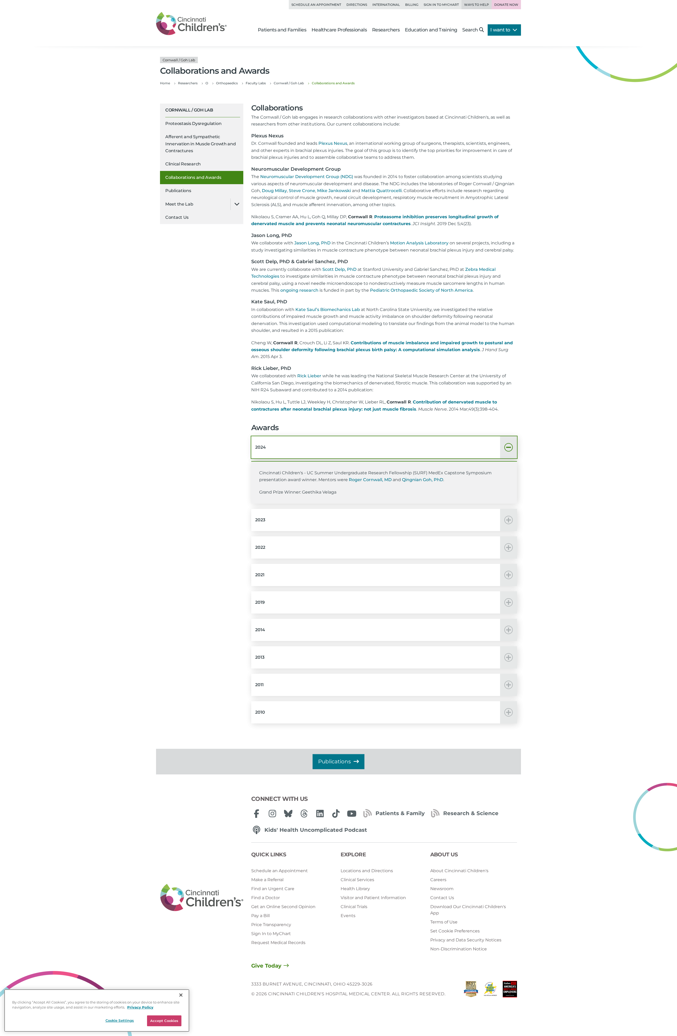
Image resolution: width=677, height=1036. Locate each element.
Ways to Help (476, 5)
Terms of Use (444, 921)
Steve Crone (302, 190)
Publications (178, 190)
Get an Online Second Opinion (283, 906)
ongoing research (299, 290)
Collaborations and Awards (193, 177)
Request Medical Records (278, 942)
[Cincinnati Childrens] (201, 898)
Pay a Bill (260, 915)
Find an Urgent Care (272, 888)
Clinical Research (183, 163)
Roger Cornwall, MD (370, 479)
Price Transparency (271, 924)
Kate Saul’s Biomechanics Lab (327, 309)
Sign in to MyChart (441, 5)
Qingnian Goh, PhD (422, 479)
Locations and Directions (367, 870)
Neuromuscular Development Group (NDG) (306, 176)
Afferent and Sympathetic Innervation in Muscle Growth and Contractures (200, 143)
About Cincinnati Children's (459, 870)
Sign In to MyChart (271, 933)
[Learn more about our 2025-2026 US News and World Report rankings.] (471, 990)
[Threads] (304, 813)
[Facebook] (256, 813)
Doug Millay (274, 190)
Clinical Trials (354, 906)
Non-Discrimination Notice (458, 948)
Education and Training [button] (431, 30)
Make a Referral (267, 879)
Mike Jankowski (334, 190)
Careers (438, 879)
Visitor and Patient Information (373, 897)
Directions (356, 5)
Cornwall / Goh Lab (189, 110)
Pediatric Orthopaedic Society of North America (421, 290)
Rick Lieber (309, 375)
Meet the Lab (179, 204)
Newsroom (442, 888)
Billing (411, 5)
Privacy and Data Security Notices (465, 939)
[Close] (181, 995)
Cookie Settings (120, 1020)
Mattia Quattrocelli (381, 190)
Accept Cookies (164, 1021)
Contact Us (177, 217)
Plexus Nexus (332, 143)
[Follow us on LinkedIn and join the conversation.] (320, 813)
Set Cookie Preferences (455, 930)
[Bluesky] (288, 813)
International (386, 5)
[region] (96, 1010)
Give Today (266, 966)
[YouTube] (351, 813)
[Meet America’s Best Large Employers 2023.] (510, 990)
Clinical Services (357, 879)
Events (348, 915)
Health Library (355, 888)
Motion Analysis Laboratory (419, 242)
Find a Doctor (265, 897)
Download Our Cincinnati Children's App (468, 910)
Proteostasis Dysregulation (193, 123)
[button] (384, 447)
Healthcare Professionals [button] (339, 30)
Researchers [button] (386, 30)
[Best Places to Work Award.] (490, 990)
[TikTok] (336, 813)
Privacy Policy (140, 1007)
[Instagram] (272, 813)
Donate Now (506, 5)
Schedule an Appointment (316, 5)
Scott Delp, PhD (339, 269)
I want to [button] (500, 30)
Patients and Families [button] (282, 30)
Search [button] (470, 30)
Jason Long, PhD (312, 242)
